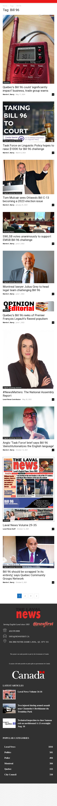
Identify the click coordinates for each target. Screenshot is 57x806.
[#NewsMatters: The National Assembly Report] (28, 359)
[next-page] (36, 596)
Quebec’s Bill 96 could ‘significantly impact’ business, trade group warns (25, 89)
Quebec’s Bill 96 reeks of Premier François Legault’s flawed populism (25, 317)
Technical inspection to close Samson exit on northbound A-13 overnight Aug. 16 (35, 723)
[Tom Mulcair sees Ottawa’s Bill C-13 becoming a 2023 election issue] (28, 177)
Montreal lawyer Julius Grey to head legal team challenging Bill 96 (26, 288)
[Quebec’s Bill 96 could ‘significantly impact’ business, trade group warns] (28, 49)
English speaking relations (12, 141)
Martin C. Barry (8, 94)
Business (7, 82)
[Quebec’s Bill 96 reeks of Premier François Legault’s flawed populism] (28, 306)
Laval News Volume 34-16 (30, 692)
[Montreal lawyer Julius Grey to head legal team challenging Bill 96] (28, 267)
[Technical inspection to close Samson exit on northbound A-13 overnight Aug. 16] (9, 723)
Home (5, 6)
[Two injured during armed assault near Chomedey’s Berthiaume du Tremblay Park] (9, 708)
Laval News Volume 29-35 (20, 525)
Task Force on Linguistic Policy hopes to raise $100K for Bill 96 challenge (28, 147)
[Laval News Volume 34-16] (9, 695)
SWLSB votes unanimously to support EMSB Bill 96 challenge (27, 238)
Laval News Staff (9, 529)
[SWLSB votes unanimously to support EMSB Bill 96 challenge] (28, 222)
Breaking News (9, 232)
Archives (6, 520)
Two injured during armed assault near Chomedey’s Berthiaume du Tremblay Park (34, 708)
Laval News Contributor (12, 399)
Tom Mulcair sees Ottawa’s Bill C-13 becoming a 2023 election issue (26, 199)
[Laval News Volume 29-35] (28, 489)
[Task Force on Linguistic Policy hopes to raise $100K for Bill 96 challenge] (28, 121)
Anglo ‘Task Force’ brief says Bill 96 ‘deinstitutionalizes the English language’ (28, 444)
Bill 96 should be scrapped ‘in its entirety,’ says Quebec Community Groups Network (24, 575)
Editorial (6, 311)
